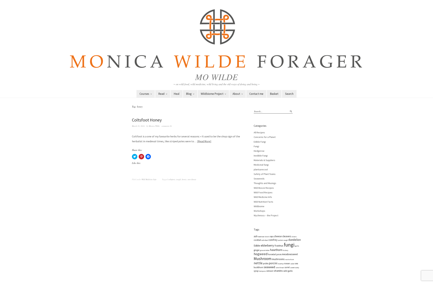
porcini (273, 263)
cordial (280, 240)
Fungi (256, 146)
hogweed (260, 254)
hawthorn (276, 250)
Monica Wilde (154, 126)
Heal (176, 94)
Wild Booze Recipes (264, 187)
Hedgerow (259, 150)
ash (256, 236)
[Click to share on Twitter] (134, 156)
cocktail (257, 240)
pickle (265, 263)
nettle (258, 263)
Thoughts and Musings (265, 183)
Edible (257, 245)
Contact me (256, 94)
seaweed (269, 267)
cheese (278, 236)
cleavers (286, 236)
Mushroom (262, 258)
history (285, 250)
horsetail (272, 254)
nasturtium (289, 259)
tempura (262, 271)
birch (267, 237)
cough (178, 179)
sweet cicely (294, 267)
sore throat (192, 179)
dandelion (294, 240)
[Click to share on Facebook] (148, 156)
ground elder (265, 250)
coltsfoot (171, 179)
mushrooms (278, 259)
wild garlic (288, 270)
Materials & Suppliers (264, 160)
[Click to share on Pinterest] (141, 156)
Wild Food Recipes (263, 192)
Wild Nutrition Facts (263, 201)
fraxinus (279, 245)
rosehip (280, 264)
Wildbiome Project (212, 94)
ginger (256, 250)
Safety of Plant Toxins (265, 174)
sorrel (287, 267)
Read (161, 94)
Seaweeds (259, 178)
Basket (274, 94)
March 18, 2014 (138, 126)
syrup (256, 270)
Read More (204, 141)
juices (278, 254)
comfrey (272, 239)
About (236, 94)
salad (292, 264)
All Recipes (259, 132)
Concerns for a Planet (265, 137)
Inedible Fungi (261, 155)
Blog (189, 94)
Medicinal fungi (261, 164)
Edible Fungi (260, 141)
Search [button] (289, 94)
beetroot (261, 237)
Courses (144, 94)
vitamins (278, 270)
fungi (289, 245)
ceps (271, 236)
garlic (297, 246)
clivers (294, 237)
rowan (287, 263)
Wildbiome (259, 206)
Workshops (259, 210)
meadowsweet (290, 254)
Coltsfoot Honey (147, 120)
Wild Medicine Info (149, 179)
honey (184, 179)
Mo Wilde (216, 76)
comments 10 (167, 126)
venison (269, 270)
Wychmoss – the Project (266, 215)
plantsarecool (261, 169)
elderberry (267, 245)
